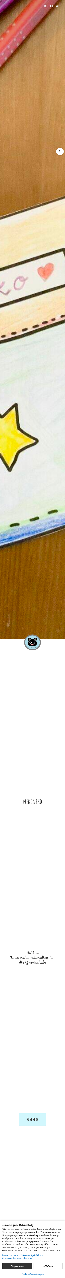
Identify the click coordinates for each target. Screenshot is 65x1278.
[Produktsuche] (60, 151)
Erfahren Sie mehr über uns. (17, 1258)
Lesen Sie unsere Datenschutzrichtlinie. (22, 1255)
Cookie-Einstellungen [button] (32, 1274)
